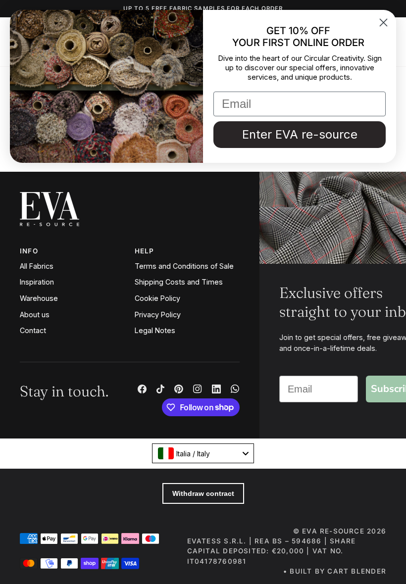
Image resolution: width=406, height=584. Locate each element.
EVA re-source (333, 531)
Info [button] (29, 251)
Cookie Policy (157, 298)
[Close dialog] (383, 22)
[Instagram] (197, 389)
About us (35, 314)
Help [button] (144, 251)
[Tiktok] (160, 389)
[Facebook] (142, 389)
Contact (33, 330)
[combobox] (203, 453)
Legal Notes (155, 330)
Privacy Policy (158, 314)
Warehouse (39, 298)
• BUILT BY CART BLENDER (334, 571)
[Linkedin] (216, 389)
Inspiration (37, 282)
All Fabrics (36, 266)
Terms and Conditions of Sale (184, 266)
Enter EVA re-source (299, 134)
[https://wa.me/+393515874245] (235, 389)
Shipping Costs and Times (179, 282)
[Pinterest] (178, 389)
